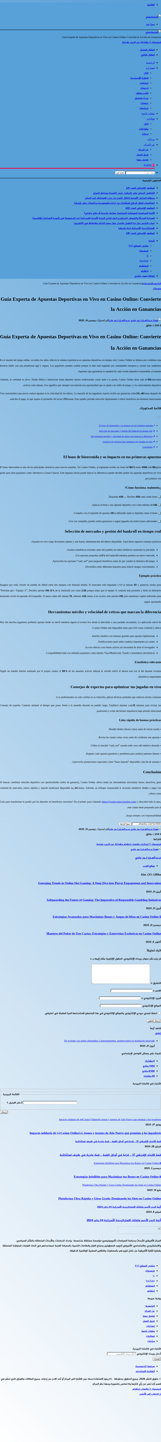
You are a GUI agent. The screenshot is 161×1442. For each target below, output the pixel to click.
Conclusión (147, 447)
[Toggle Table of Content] (158, 418)
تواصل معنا (142, 160)
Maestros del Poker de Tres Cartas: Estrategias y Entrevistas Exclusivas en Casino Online (103, 933)
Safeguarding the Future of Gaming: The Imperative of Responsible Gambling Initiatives (104, 900)
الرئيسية (150, 62)
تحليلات (144, 83)
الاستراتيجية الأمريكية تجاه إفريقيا (136, 228)
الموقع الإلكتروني (151, 1006)
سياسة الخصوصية (145, 1366)
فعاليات (151, 118)
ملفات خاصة (148, 113)
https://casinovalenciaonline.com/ (119, 802)
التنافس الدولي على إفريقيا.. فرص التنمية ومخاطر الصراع (124, 193)
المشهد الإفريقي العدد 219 (140, 233)
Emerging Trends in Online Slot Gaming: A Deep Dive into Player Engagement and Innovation (99, 883)
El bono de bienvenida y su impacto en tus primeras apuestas (126, 426)
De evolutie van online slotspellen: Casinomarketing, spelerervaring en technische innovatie (109, 1041)
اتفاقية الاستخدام (145, 1371)
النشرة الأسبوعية (139, 78)
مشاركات (143, 129)
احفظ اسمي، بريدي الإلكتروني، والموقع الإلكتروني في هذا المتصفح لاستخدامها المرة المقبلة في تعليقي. (100, 1013)
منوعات (147, 284)
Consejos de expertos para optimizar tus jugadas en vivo (127, 442)
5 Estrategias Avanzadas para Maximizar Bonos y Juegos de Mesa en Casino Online (107, 917)
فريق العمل (142, 155)
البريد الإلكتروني (151, 998)
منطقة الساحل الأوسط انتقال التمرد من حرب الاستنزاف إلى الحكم (120, 198)
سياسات (143, 108)
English (149, 165)
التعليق (156, 983)
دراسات (144, 103)
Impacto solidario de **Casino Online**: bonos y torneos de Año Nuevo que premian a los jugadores (95, 1133)
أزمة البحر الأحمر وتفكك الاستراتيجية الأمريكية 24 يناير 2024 (124, 1220)
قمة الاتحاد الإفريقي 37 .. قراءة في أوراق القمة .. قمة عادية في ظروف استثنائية (110, 1155)
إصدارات (150, 68)
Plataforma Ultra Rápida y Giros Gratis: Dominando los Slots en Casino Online (109, 1198)
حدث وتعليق (141, 98)
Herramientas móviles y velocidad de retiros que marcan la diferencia (122, 437)
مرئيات (151, 139)
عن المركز (149, 144)
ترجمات (144, 88)
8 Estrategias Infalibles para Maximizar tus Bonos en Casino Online (117, 1177)
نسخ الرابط (125, 824)
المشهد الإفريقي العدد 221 (140, 188)
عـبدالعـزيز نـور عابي (119, 321)
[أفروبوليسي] (153, 17)
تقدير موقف (142, 93)
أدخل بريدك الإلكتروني (149, 1354)
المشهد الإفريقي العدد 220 (140, 208)
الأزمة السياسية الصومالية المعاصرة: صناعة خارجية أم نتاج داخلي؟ (119, 213)
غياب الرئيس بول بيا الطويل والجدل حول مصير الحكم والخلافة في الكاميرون (114, 223)
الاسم (157, 991)
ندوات (145, 134)
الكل (146, 73)
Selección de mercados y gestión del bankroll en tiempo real (125, 431)
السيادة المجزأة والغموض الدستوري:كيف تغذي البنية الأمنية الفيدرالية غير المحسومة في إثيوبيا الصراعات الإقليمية (93, 218)
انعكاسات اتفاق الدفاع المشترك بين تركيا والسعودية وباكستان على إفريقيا (114, 203)
